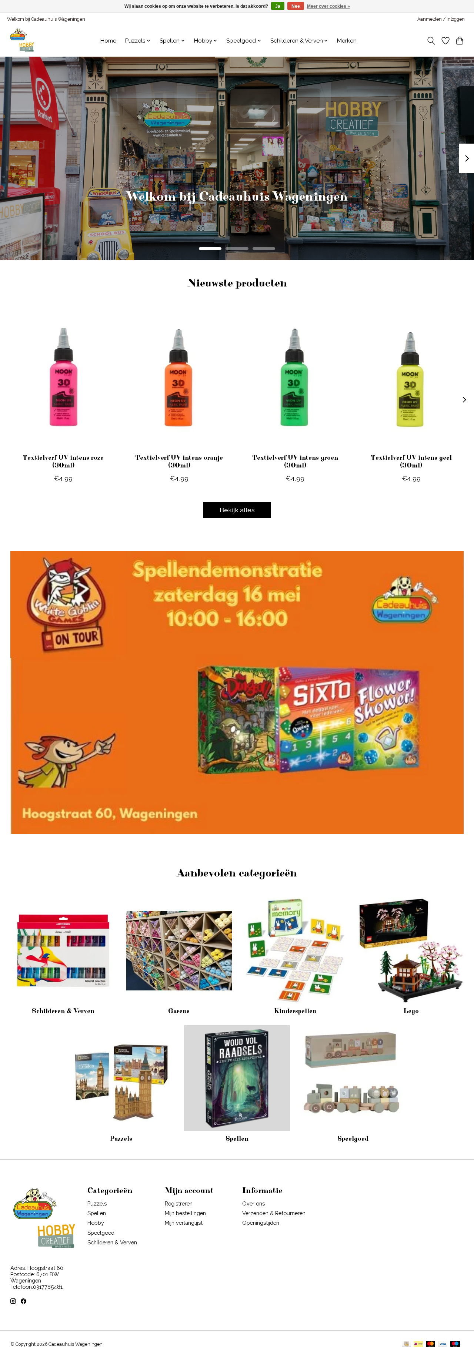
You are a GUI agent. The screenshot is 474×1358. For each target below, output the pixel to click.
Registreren (179, 1203)
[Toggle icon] (430, 40)
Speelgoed (352, 1139)
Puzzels (121, 1139)
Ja (277, 6)
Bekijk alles (237, 510)
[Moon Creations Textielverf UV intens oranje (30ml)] (179, 378)
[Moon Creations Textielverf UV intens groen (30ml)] (295, 378)
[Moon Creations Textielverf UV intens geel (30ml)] (411, 378)
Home (108, 40)
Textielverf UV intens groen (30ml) (295, 462)
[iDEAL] (418, 1344)
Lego (411, 1011)
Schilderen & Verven (63, 1011)
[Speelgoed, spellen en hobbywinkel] (22, 41)
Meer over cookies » (328, 6)
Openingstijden (260, 1223)
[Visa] (443, 1344)
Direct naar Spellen (237, 207)
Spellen (237, 1139)
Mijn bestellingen (185, 1213)
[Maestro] (455, 1344)
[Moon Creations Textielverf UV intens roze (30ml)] (63, 378)
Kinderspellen (295, 1011)
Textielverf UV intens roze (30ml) (63, 462)
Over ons (253, 1203)
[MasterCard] (430, 1344)
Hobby (95, 1223)
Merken (347, 40)
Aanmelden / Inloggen (441, 19)
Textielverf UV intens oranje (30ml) (179, 462)
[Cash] (406, 1344)
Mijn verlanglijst (184, 1223)
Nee (295, 6)
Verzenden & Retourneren (274, 1213)
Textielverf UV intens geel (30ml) (410, 462)
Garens (179, 1011)
